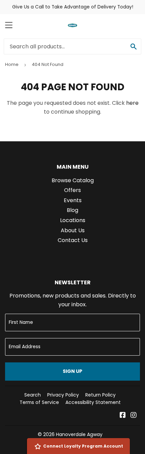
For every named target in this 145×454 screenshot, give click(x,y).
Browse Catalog (73, 180)
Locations (72, 220)
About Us (73, 230)
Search (32, 394)
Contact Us (73, 240)
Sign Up (72, 371)
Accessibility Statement (93, 402)
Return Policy (100, 394)
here (132, 103)
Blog (72, 210)
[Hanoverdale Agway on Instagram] (133, 416)
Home (12, 64)
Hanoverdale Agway (79, 434)
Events (73, 200)
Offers (72, 190)
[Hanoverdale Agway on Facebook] (123, 416)
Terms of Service (39, 402)
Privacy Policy (63, 394)
